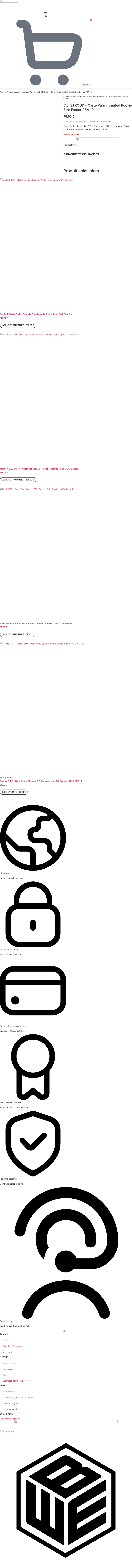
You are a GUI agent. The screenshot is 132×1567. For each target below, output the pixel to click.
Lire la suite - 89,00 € (14, 792)
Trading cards (14, 92)
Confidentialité (10, 1409)
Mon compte (9, 1391)
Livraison (70, 145)
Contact (6, 1340)
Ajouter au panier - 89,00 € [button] (17, 634)
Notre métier (9, 1363)
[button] (46, 9)
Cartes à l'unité (28, 92)
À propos (7, 1352)
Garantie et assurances (81, 154)
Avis (5, 1375)
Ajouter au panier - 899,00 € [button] (18, 325)
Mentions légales (11, 1403)
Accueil (3, 92)
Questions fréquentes (13, 1346)
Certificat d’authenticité (17, 1381)
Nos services (9, 1369)
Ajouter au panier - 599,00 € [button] (18, 480)
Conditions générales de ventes (18, 1397)
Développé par (7, 1431)
